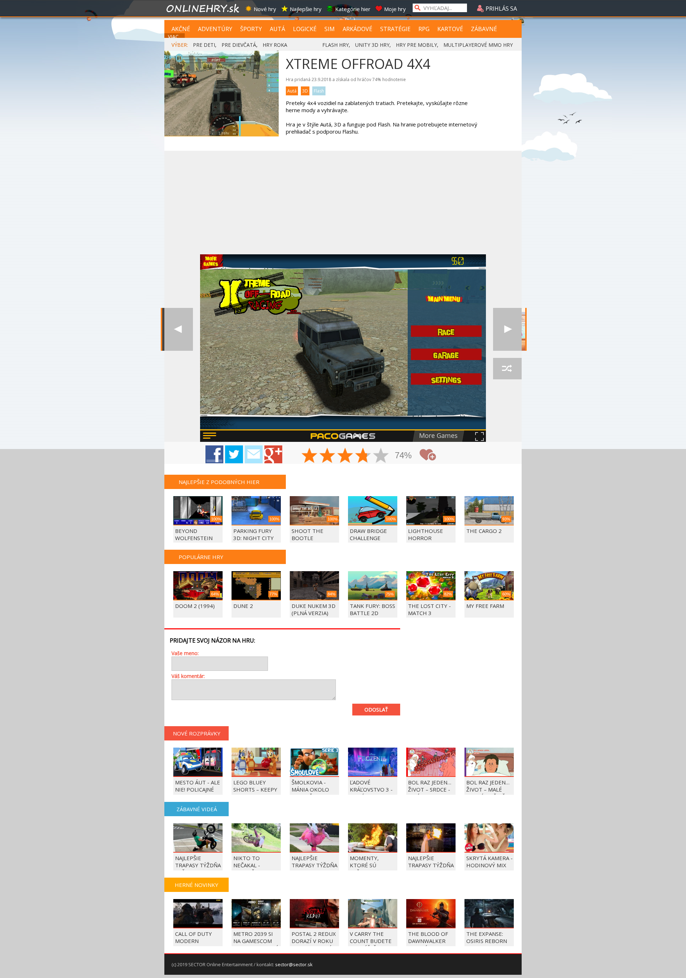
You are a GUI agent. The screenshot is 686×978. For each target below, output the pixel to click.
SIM (329, 29)
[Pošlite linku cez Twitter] (234, 454)
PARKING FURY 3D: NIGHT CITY (253, 534)
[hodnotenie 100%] (381, 456)
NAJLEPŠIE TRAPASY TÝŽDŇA (431, 861)
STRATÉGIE (395, 29)
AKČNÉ (181, 29)
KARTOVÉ (450, 29)
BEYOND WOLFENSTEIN (194, 534)
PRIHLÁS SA (500, 9)
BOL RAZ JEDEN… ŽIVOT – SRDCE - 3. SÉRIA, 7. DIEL (429, 789)
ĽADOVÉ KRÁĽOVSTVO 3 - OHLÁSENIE (371, 789)
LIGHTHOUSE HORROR (425, 534)
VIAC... (175, 36)
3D (305, 91)
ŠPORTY (251, 29)
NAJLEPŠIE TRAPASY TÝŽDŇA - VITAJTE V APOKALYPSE (314, 868)
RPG (423, 29)
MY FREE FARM (485, 605)
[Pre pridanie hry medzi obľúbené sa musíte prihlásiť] (428, 455)
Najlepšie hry (306, 9)
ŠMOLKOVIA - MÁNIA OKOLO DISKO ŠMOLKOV (313, 789)
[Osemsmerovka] (178, 329)
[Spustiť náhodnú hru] (507, 368)
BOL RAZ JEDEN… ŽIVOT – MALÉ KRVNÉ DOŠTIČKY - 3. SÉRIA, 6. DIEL (489, 793)
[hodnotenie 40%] (328, 456)
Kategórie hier (353, 9)
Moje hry (395, 9)
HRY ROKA (275, 44)
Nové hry (265, 9)
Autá (292, 91)
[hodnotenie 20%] (310, 456)
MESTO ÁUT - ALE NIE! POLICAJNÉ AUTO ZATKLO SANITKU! (197, 793)
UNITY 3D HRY (372, 44)
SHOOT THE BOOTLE (307, 534)
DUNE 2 (243, 605)
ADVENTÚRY (215, 29)
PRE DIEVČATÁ (239, 44)
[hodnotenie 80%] (363, 456)
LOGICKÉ (305, 29)
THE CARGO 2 (484, 530)
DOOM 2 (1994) (195, 605)
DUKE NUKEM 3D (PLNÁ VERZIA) (313, 609)
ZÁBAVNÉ (484, 29)
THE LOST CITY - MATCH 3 (429, 609)
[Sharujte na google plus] (273, 454)
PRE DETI (204, 44)
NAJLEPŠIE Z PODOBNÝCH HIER (219, 481)
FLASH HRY (335, 44)
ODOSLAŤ (376, 709)
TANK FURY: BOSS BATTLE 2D (372, 609)
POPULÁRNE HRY (201, 556)
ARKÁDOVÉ (357, 29)
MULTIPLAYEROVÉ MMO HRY (478, 44)
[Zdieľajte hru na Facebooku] (214, 454)
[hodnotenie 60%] (345, 456)
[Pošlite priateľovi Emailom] (254, 454)
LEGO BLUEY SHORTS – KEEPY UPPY (255, 789)
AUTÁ (277, 29)
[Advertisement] (343, 201)
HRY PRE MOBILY (416, 44)
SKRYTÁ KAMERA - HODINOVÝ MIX (489, 861)
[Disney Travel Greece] (507, 329)
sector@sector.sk (294, 964)
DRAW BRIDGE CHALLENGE (368, 534)
